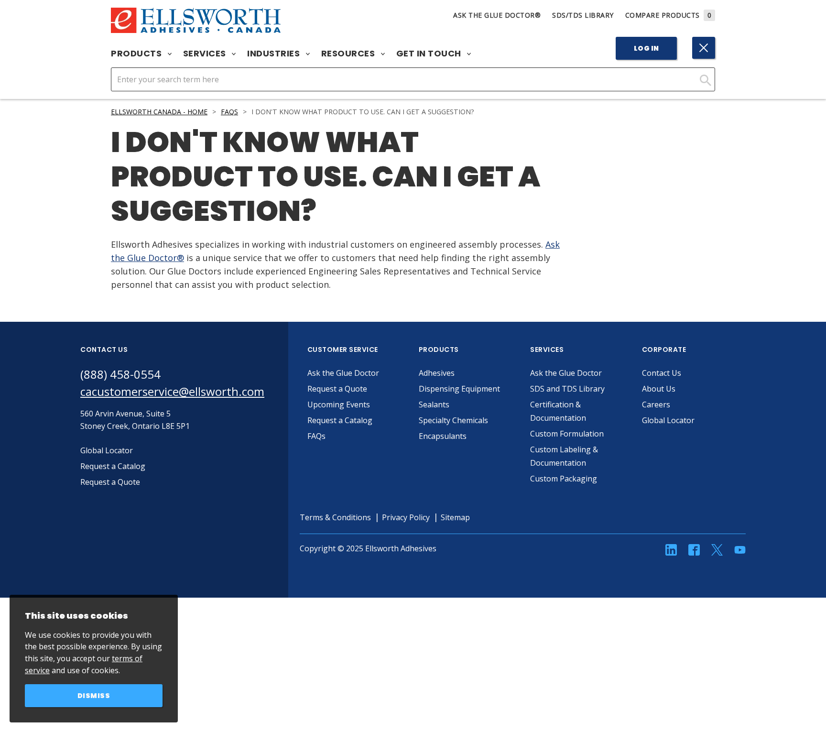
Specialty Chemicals (453, 420)
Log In (646, 48)
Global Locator (668, 420)
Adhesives (437, 373)
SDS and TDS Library (567, 388)
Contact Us (661, 373)
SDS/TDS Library (583, 15)
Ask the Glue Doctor (343, 373)
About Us (658, 388)
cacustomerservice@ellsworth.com (172, 391)
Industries (274, 53)
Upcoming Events (338, 404)
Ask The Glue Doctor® (497, 15)
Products (137, 53)
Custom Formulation (567, 433)
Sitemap (455, 517)
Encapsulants (443, 436)
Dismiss (93, 695)
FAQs (229, 111)
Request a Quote (337, 388)
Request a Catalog (339, 420)
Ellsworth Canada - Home (159, 111)
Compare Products (668, 15)
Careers (656, 404)
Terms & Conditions (335, 517)
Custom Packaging (563, 478)
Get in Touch (430, 53)
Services (205, 53)
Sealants (434, 404)
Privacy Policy (406, 517)
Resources (349, 53)
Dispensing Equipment (459, 388)
